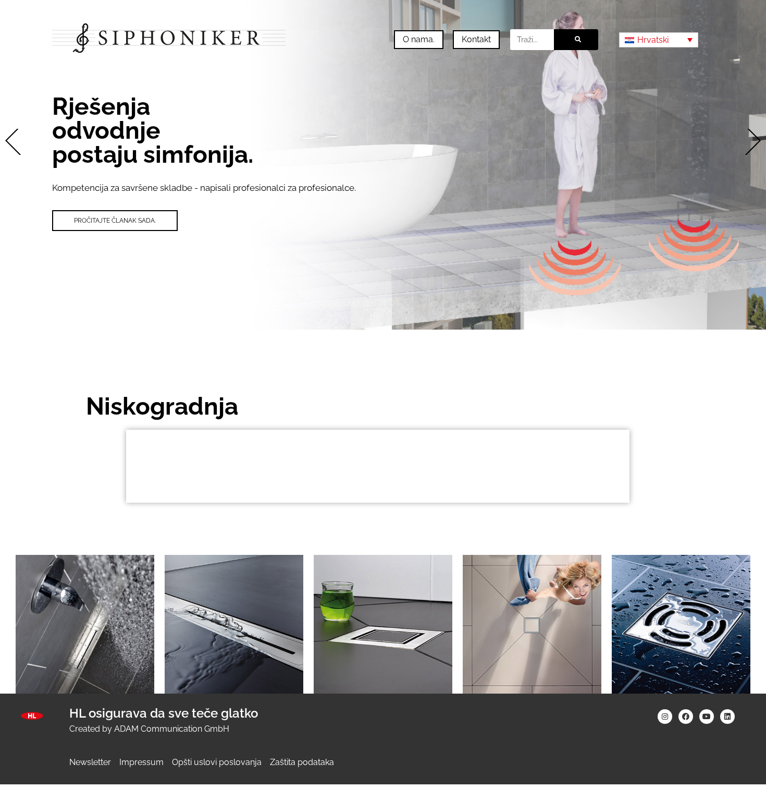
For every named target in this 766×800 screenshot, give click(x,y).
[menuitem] (658, 39)
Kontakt (476, 39)
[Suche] (576, 39)
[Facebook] (685, 716)
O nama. (419, 39)
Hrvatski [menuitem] (653, 40)
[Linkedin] (727, 716)
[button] (18, 142)
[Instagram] (665, 716)
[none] (658, 39)
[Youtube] (706, 716)
